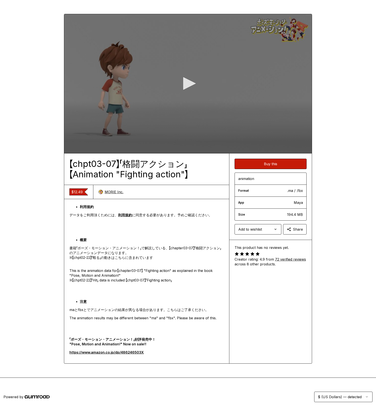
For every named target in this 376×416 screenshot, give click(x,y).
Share (298, 229)
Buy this (270, 164)
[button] (188, 83)
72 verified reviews (290, 259)
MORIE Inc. (114, 192)
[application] (188, 83)
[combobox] (258, 229)
